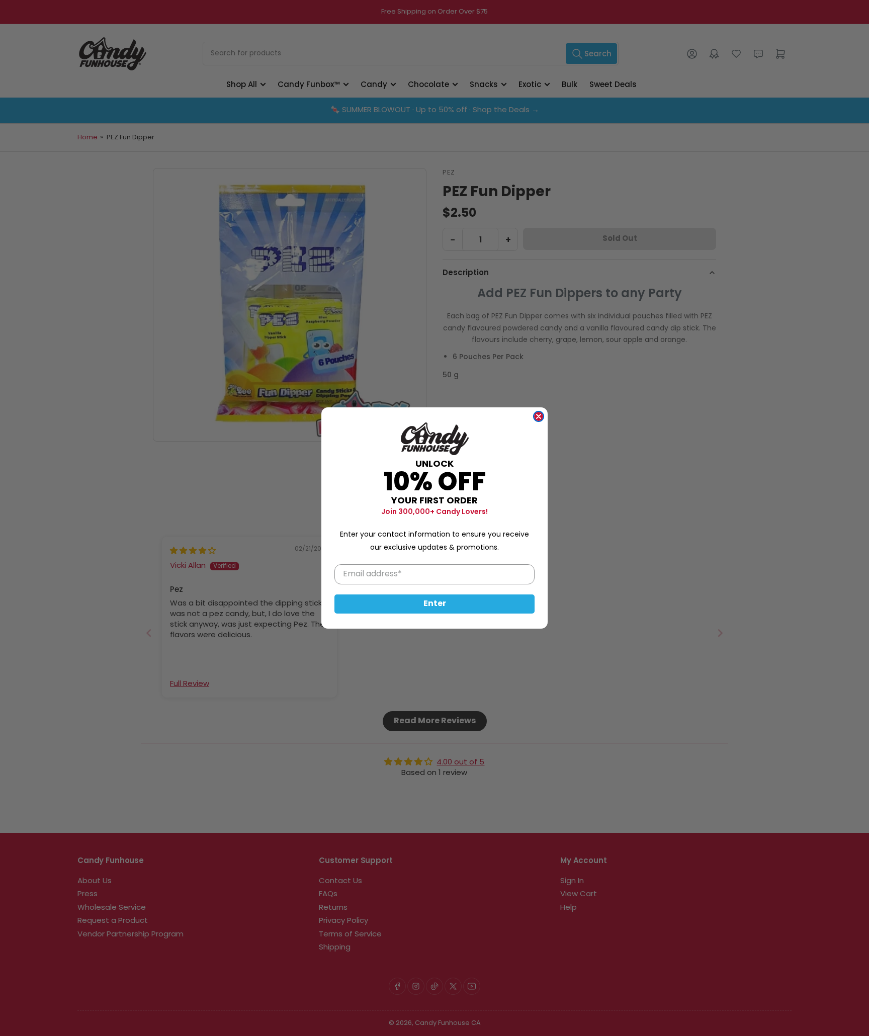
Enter (434, 604)
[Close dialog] (539, 416)
